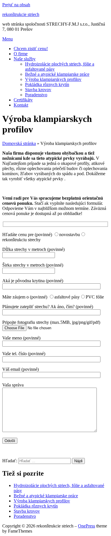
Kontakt (21, 105)
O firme (21, 53)
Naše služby (25, 58)
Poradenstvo (36, 94)
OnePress (86, 525)
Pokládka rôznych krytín (47, 84)
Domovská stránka (19, 143)
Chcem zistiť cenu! (31, 48)
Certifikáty (23, 99)
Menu (7, 38)
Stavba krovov (38, 89)
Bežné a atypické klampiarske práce (57, 74)
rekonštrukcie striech (20, 14)
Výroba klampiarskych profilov (53, 79)
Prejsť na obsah (16, 4)
